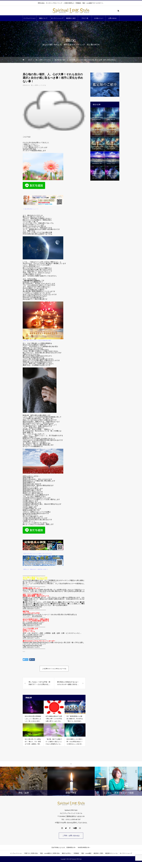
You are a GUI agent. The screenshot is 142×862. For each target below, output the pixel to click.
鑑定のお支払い (66, 853)
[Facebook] (70, 828)
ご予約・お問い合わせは (71, 835)
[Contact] (80, 828)
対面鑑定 (76, 853)
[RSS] (118, 11)
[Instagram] (62, 828)
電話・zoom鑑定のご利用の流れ (50, 853)
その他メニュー (98, 18)
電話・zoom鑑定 (86, 853)
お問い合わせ (112, 18)
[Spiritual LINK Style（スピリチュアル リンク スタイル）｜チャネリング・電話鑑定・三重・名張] (71, 10)
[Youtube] (75, 828)
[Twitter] (66, 828)
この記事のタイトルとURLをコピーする (54, 668)
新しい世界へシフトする (38, 85)
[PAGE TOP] (71, 764)
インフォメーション (29, 18)
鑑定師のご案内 (98, 853)
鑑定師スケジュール (111, 853)
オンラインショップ (57, 18)
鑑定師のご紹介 (71, 18)
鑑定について (43, 18)
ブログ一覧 (84, 18)
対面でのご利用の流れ (31, 853)
